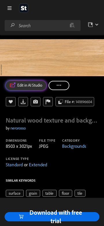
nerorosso (18, 128)
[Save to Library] (11, 101)
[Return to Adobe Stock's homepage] (23, 8)
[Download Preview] (23, 101)
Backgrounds (74, 146)
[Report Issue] (48, 101)
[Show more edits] (59, 85)
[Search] (13, 25)
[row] (15, 193)
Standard (14, 164)
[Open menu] (9, 8)
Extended (38, 164)
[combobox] (42, 25)
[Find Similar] (35, 101)
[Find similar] (72, 25)
